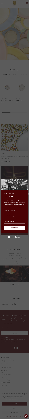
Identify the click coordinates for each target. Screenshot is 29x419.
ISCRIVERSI (14, 228)
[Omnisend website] (14, 236)
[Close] (26, 181)
